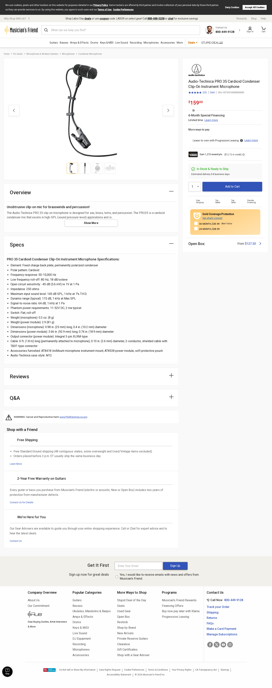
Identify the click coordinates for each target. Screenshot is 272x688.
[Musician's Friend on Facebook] (210, 644)
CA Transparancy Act (206, 670)
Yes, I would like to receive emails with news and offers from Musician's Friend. (159, 576)
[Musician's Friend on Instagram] (230, 644)
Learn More (16, 463)
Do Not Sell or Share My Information (77, 670)
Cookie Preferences (123, 9)
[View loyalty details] (243, 155)
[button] (263, 30)
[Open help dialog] (7, 671)
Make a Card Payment (221, 629)
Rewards (241, 18)
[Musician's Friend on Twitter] (216, 644)
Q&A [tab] (15, 398)
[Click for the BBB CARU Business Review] (49, 670)
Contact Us (16, 541)
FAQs (210, 623)
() (197, 92)
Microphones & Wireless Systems (42, 53)
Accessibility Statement (119, 674)
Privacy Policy (100, 5)
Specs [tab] (17, 245)
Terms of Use (105, 9)
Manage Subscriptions (222, 634)
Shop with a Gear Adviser (133, 655)
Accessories (168, 42)
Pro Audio (18, 53)
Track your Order (218, 607)
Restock (122, 622)
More (180, 42)
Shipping (213, 612)
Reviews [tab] (19, 376)
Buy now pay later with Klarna (180, 611)
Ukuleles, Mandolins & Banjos (92, 611)
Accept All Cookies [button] (255, 7)
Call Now (224, 600)
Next (168, 110)
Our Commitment (38, 606)
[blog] (47, 614)
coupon (104, 18)
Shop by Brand (126, 627)
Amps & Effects (79, 42)
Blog (253, 18)
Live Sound (121, 42)
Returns (212, 618)
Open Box (123, 616)
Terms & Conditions (158, 670)
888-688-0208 (155, 18)
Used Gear (124, 611)
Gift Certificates (127, 649)
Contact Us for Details (21, 502)
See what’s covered (212, 218)
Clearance (123, 644)
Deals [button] (191, 42)
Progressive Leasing (175, 616)
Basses (64, 42)
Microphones (151, 42)
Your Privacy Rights (182, 670)
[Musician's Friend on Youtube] (223, 644)
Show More (91, 222)
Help (263, 18)
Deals (121, 606)
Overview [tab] (20, 192)
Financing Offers (172, 606)
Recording (136, 42)
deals (87, 18)
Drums (94, 42)
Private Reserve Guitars (132, 638)
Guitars (54, 42)
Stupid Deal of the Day (131, 600)
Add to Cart (232, 186)
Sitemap (225, 670)
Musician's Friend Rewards (179, 600)
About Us (34, 600)
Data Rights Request (109, 670)
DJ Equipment (82, 638)
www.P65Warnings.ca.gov (73, 417)
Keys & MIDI (106, 42)
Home (6, 53)
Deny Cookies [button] (232, 7)
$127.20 (250, 243)
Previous (14, 110)
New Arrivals (125, 633)
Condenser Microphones (90, 53)
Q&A (212, 92)
